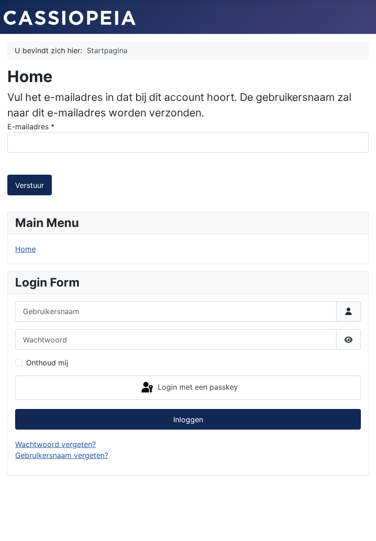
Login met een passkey (196, 387)
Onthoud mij (47, 362)
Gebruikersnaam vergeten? (61, 455)
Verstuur (29, 185)
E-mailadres (31, 126)
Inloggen (188, 419)
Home (25, 249)
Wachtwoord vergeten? (55, 444)
